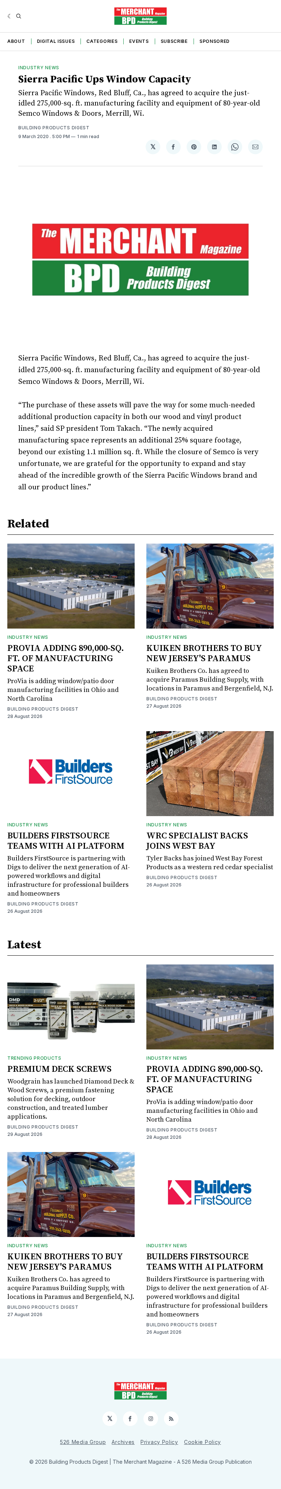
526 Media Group (83, 1442)
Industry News (38, 67)
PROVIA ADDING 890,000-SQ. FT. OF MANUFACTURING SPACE (65, 658)
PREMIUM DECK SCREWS (59, 1069)
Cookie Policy (202, 1442)
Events (139, 41)
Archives (123, 1442)
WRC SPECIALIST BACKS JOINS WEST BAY (197, 841)
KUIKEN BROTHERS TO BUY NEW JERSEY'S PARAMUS (204, 653)
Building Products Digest (54, 127)
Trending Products (34, 1058)
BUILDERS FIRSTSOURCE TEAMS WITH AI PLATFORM (65, 841)
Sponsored (214, 41)
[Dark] (10, 16)
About (16, 41)
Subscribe (174, 41)
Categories (101, 41)
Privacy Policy (159, 1442)
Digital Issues (56, 41)
